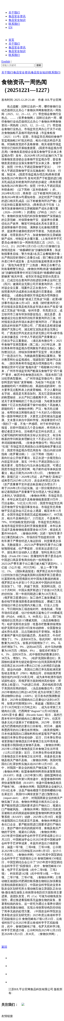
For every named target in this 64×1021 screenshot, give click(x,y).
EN (10, 27)
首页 (11, 39)
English (5, 61)
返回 (4, 946)
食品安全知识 (17, 20)
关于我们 (14, 12)
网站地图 (15, 996)
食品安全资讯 (17, 16)
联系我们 (14, 23)
